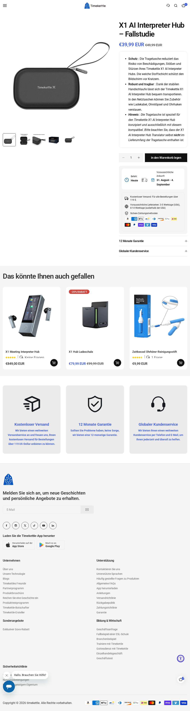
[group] (58, 76)
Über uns (8, 569)
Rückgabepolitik (105, 602)
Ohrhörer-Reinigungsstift (154, 351)
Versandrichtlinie (106, 597)
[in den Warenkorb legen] (54, 362)
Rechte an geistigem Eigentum (20, 684)
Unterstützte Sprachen (109, 573)
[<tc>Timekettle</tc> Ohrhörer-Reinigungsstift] (158, 316)
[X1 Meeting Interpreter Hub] (31, 316)
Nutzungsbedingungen (16, 679)
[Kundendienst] (168, 5)
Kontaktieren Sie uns (108, 569)
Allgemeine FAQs (106, 583)
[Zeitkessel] (95, 5)
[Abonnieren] (87, 509)
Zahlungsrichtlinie (106, 607)
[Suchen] (176, 5)
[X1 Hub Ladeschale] (95, 316)
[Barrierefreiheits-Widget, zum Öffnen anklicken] (180, 658)
